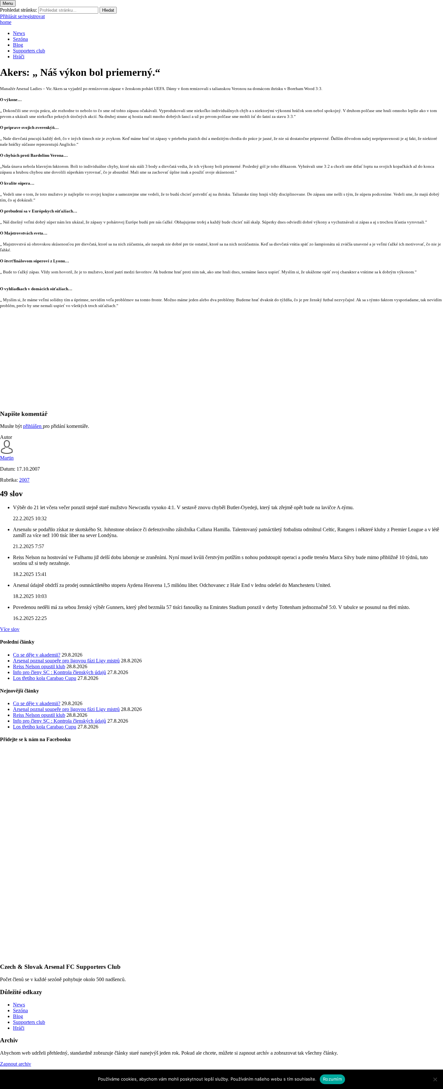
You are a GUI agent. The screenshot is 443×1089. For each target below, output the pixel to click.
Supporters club (29, 50)
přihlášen (33, 426)
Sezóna (20, 39)
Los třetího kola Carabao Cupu (44, 678)
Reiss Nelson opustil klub (39, 666)
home (5, 22)
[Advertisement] (194, 359)
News (19, 33)
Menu (8, 3)
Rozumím (332, 1079)
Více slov (9, 629)
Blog (18, 45)
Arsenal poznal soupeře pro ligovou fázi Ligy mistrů (66, 660)
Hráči (18, 56)
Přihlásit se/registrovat (22, 16)
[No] (435, 1079)
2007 (24, 480)
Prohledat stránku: (18, 10)
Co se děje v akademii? (36, 655)
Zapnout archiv (15, 1064)
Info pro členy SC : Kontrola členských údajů (59, 672)
